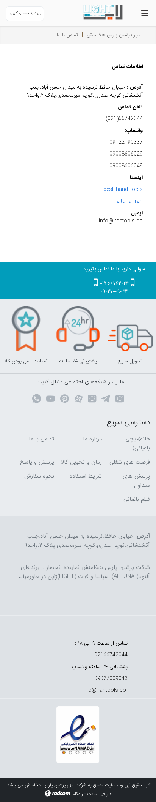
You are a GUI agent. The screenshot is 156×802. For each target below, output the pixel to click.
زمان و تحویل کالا (81, 462)
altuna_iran (130, 201)
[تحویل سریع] (130, 329)
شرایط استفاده (86, 476)
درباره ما (92, 438)
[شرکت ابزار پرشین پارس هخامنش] (98, 12)
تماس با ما (41, 438)
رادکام (77, 793)
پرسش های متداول (136, 481)
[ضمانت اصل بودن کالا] (26, 329)
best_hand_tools (123, 189)
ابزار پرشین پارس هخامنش (114, 35)
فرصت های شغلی (129, 462)
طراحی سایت (99, 793)
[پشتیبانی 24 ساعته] (78, 329)
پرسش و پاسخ (37, 462)
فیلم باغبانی (136, 499)
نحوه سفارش (39, 476)
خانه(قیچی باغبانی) (138, 443)
